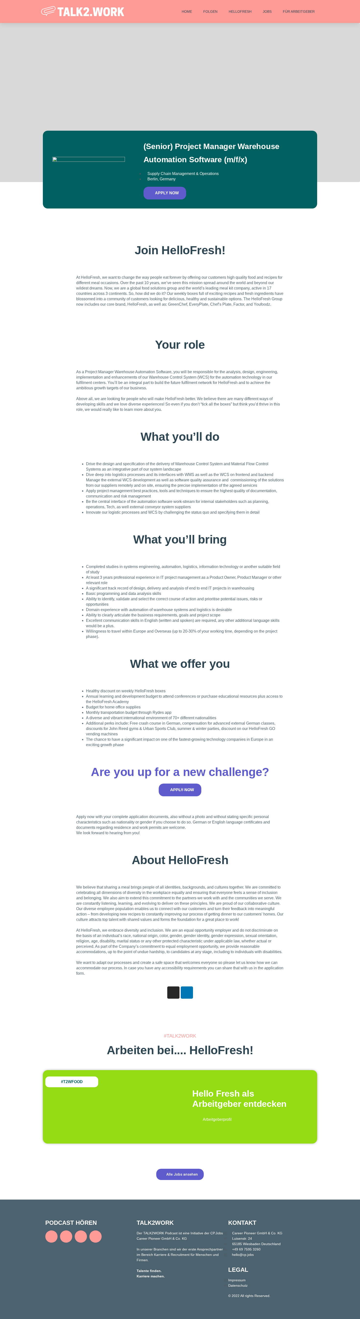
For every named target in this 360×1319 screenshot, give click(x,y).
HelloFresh (240, 11)
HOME (187, 11)
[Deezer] (81, 1236)
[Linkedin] (187, 992)
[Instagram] (173, 992)
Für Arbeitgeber (299, 11)
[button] (165, 193)
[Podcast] (66, 1236)
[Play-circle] (95, 1236)
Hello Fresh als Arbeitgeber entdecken (239, 1098)
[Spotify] (51, 1236)
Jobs (267, 11)
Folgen (210, 11)
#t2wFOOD (72, 1082)
